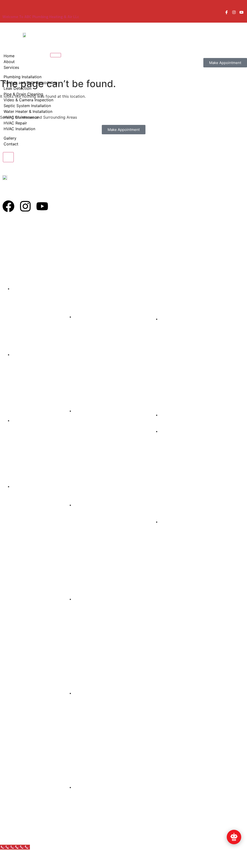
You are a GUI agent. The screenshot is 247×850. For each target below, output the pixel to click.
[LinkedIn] (234, 12)
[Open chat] (234, 837)
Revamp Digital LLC (182, 833)
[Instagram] (25, 206)
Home (9, 55)
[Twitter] (241, 12)
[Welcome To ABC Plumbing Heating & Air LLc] (5, 10)
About (9, 61)
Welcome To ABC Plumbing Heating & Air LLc (40, 16)
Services (11, 67)
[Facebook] (226, 12)
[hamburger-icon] (55, 55)
